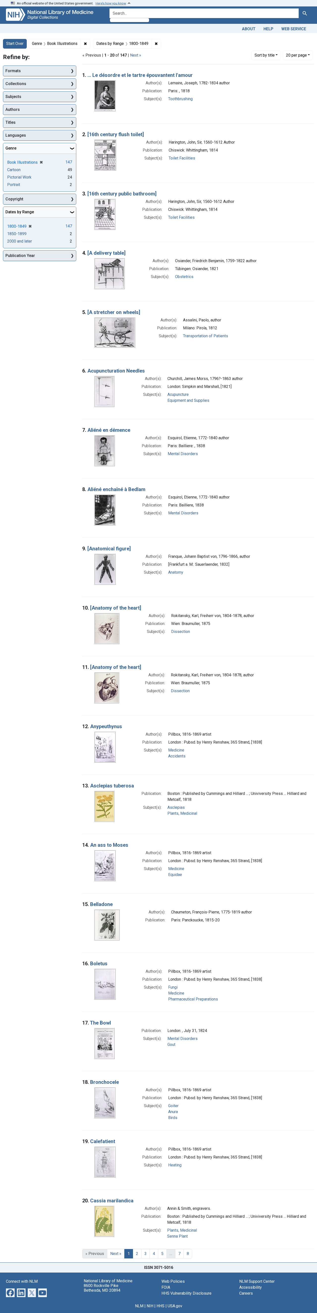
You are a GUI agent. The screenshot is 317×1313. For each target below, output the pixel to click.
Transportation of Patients (205, 336)
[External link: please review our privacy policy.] (10, 1292)
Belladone (101, 904)
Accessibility (250, 1287)
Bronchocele (104, 1082)
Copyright (14, 199)
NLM (139, 1306)
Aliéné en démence (108, 430)
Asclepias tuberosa (112, 786)
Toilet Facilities (182, 158)
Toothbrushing (180, 98)
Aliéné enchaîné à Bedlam (116, 489)
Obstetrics (184, 276)
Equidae (175, 874)
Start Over (15, 43)
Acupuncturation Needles (116, 371)
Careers (246, 1293)
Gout (171, 1044)
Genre (10, 148)
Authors (12, 109)
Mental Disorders (183, 453)
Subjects (13, 96)
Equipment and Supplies (188, 400)
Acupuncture (178, 394)
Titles (10, 122)
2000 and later (19, 241)
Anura (173, 1111)
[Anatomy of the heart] (115, 608)
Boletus (98, 964)
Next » (135, 55)
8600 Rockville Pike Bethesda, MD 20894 (102, 1288)
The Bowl (100, 1023)
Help (268, 29)
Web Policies (173, 1281)
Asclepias (176, 807)
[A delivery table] (106, 253)
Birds (172, 1117)
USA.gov (175, 1306)
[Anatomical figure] (109, 549)
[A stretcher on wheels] (113, 312)
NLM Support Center (257, 1281)
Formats (13, 70)
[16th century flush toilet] (115, 134)
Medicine (176, 750)
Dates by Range (19, 212)
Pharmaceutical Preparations (193, 999)
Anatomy (175, 572)
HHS (160, 1306)
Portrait (13, 184)
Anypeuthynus (106, 726)
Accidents (176, 756)
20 (296, 55)
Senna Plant (177, 1236)
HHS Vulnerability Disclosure (186, 1293)
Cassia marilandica (111, 1201)
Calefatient (102, 1141)
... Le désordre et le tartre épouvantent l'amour (140, 75)
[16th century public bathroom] (122, 194)
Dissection (180, 631)
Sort (265, 55)
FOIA (165, 1287)
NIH (150, 1306)
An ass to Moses (109, 845)
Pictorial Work (19, 177)
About (249, 29)
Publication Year (20, 255)
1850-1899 (16, 233)
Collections (15, 83)
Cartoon (14, 169)
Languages (15, 135)
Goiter (173, 1105)
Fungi (173, 987)
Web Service (293, 29)
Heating (175, 1165)
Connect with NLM (22, 1281)
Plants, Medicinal (182, 813)
